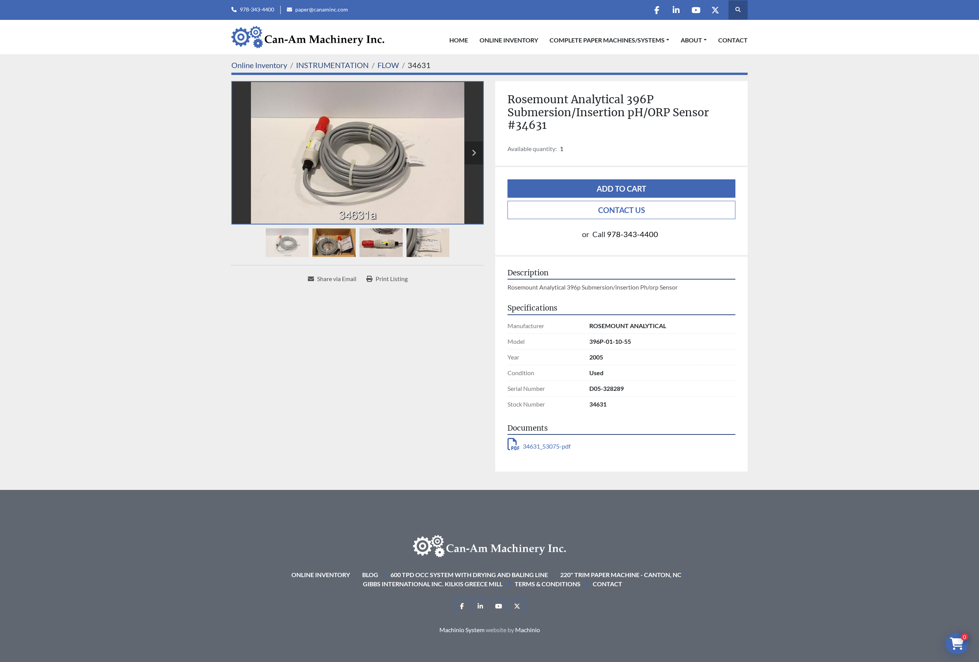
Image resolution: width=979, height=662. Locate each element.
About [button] (691, 40)
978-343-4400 (257, 10)
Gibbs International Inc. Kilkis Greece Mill (433, 583)
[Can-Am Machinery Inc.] (489, 545)
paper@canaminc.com (321, 10)
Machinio (527, 629)
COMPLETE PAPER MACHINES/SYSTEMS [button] (607, 40)
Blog (370, 574)
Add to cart (621, 188)
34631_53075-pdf (547, 446)
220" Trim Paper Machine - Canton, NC (620, 574)
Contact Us (621, 210)
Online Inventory (509, 40)
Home (458, 40)
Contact (733, 40)
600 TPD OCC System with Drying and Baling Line (469, 574)
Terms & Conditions (548, 583)
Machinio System (462, 629)
